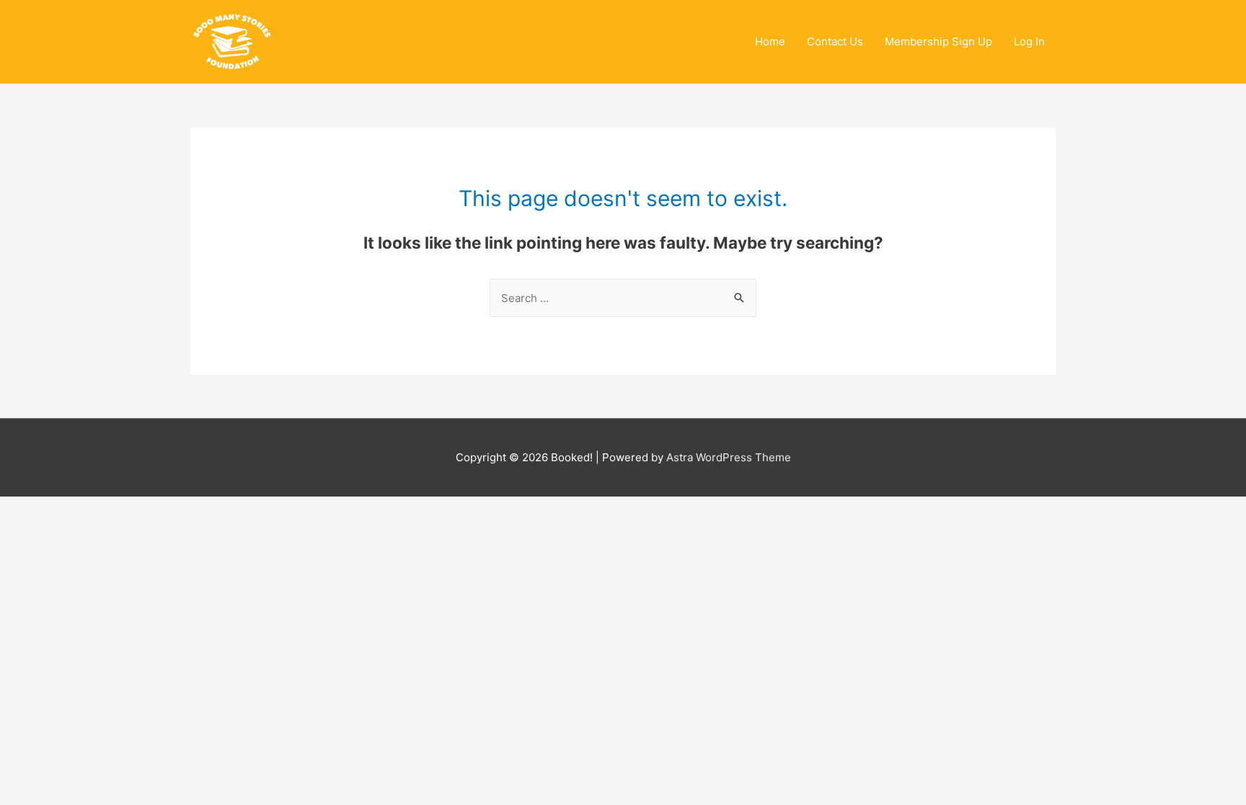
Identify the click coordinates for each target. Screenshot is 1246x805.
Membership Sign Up (938, 41)
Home (770, 41)
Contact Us (835, 41)
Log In (1029, 41)
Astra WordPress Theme (728, 457)
